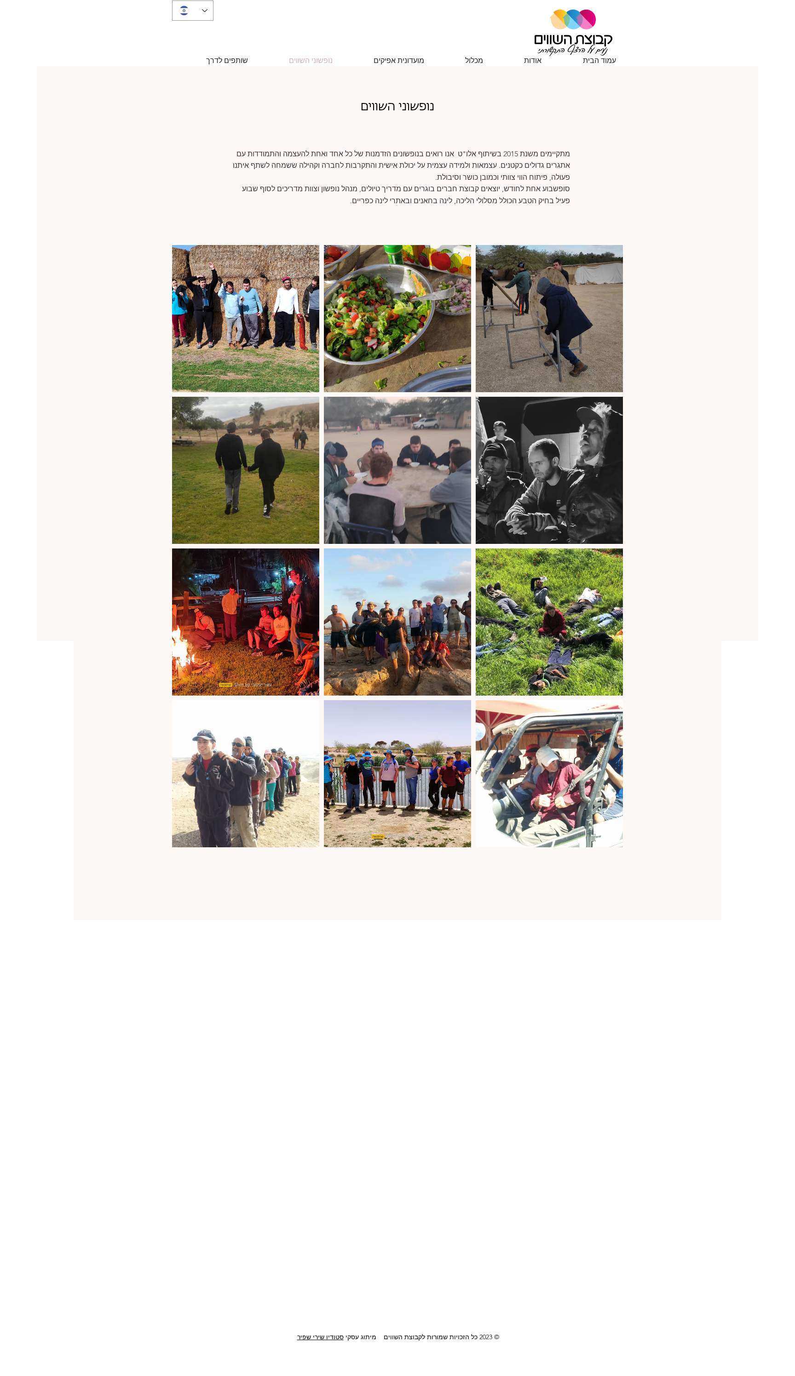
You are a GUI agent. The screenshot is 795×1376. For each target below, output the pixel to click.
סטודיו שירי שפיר (320, 1337)
